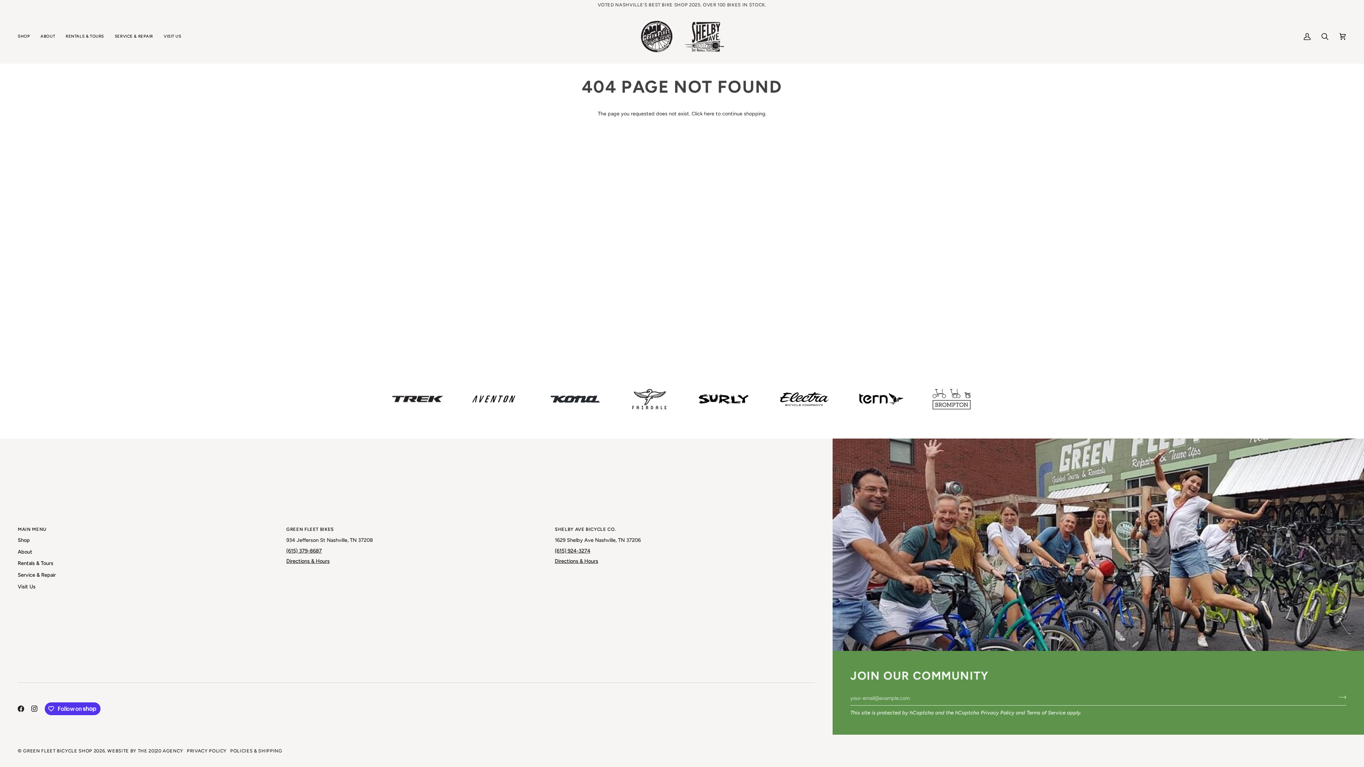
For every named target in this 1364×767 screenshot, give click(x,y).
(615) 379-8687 (304, 551)
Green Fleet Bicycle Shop (57, 751)
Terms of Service (1046, 712)
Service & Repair (37, 575)
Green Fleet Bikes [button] (310, 529)
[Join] (1340, 697)
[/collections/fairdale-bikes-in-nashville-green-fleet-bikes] (649, 399)
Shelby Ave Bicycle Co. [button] (585, 529)
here (709, 113)
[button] (26, 36)
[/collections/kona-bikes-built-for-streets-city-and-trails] (575, 399)
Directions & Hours (308, 561)
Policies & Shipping (256, 751)
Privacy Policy (997, 712)
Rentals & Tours (35, 563)
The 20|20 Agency (160, 751)
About (25, 552)
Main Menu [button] (32, 529)
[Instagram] (34, 709)
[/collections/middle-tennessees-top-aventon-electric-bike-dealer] (493, 399)
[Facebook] (21, 709)
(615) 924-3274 (572, 551)
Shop (24, 540)
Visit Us (27, 586)
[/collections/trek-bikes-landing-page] (417, 399)
